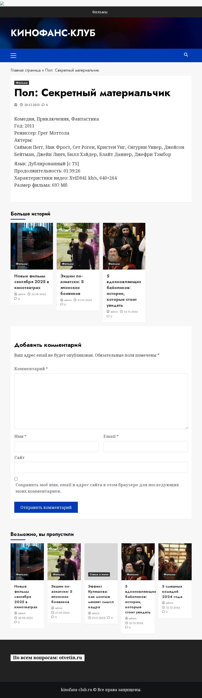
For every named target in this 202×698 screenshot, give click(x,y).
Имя (20, 436)
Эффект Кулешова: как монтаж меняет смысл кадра (101, 597)
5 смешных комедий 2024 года (172, 591)
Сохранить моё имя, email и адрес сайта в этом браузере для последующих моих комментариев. (97, 488)
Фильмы (100, 12)
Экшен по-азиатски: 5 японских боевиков (72, 284)
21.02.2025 (85, 300)
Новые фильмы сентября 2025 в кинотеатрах (31, 282)
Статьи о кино (99, 574)
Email (110, 436)
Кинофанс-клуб (53, 33)
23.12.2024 (131, 312)
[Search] (186, 54)
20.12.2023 (32, 105)
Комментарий (31, 368)
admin (22, 294)
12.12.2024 (173, 607)
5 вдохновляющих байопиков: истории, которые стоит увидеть (124, 290)
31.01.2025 (98, 618)
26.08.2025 (39, 294)
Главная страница (26, 70)
